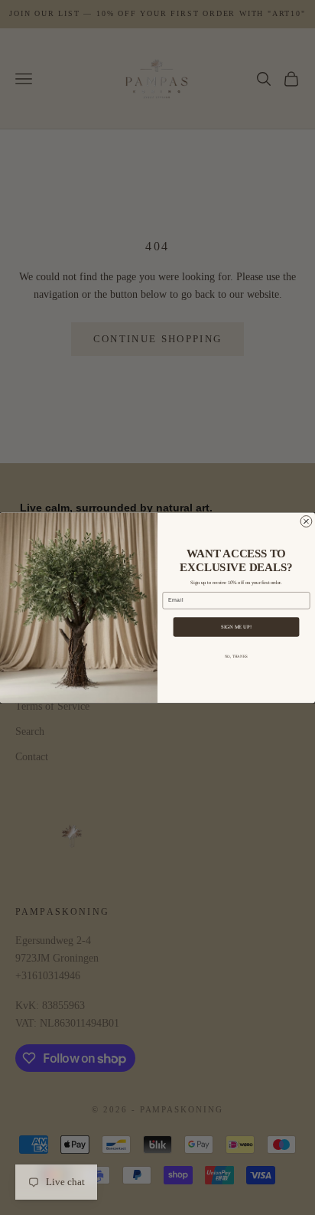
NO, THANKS (236, 656)
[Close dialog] (306, 521)
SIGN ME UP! (236, 626)
